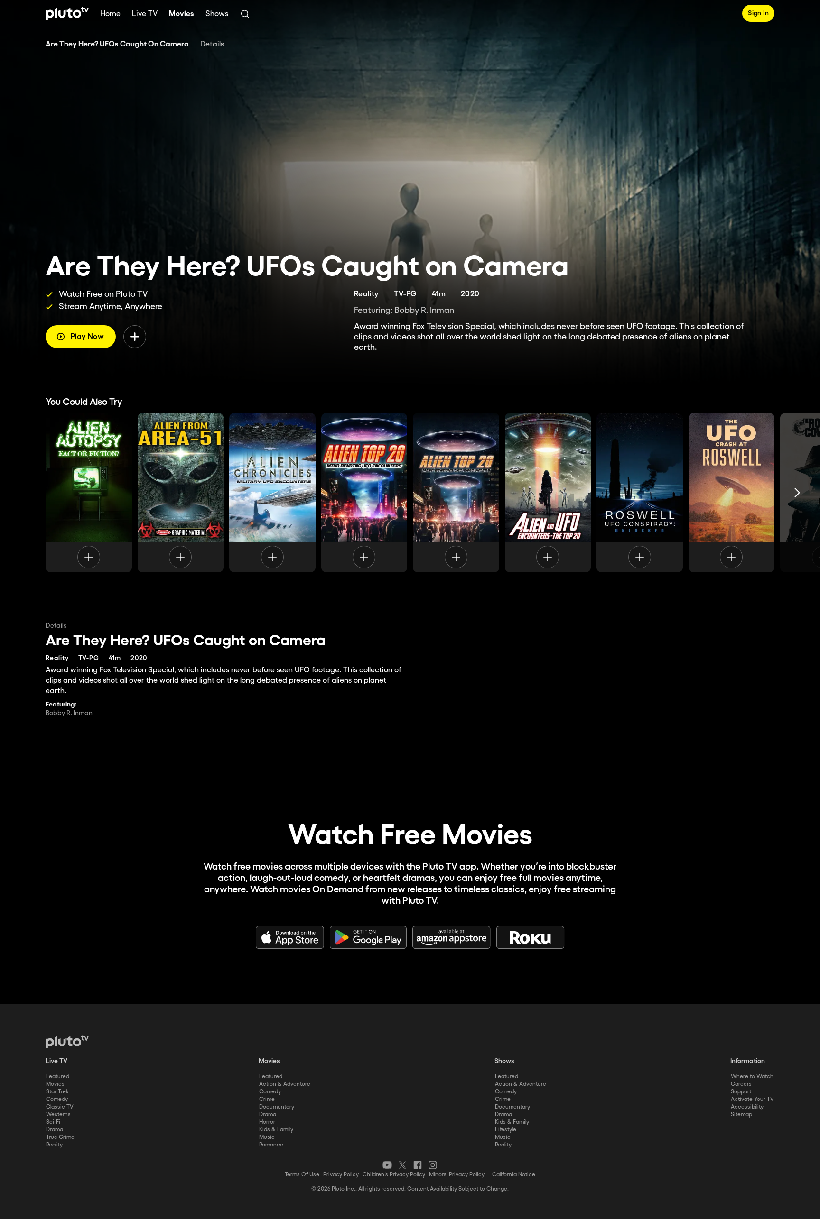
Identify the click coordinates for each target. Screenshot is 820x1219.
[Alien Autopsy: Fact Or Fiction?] (89, 492)
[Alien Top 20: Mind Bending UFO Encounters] (364, 492)
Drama (54, 1130)
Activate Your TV (752, 1099)
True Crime (60, 1137)
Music (267, 1137)
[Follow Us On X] (402, 1165)
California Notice (513, 1175)
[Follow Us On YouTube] (387, 1165)
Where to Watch (752, 1076)
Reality (54, 1145)
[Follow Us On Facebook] (417, 1165)
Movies (181, 14)
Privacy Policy (341, 1175)
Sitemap (741, 1114)
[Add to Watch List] (134, 336)
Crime (267, 1099)
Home (110, 14)
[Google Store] (368, 937)
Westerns (58, 1114)
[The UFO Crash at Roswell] (732, 492)
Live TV (145, 14)
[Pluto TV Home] (67, 13)
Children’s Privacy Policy (394, 1175)
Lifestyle (505, 1130)
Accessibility (747, 1107)
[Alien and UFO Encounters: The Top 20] (548, 492)
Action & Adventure (284, 1084)
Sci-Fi (53, 1122)
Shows (216, 14)
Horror (267, 1122)
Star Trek (57, 1092)
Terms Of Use (302, 1175)
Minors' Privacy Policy (457, 1175)
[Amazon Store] (451, 937)
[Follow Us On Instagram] (433, 1165)
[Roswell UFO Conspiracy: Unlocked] (639, 492)
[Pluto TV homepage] (67, 1041)
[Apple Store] (290, 937)
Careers (741, 1084)
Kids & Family (276, 1130)
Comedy (57, 1099)
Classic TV (60, 1107)
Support (741, 1092)
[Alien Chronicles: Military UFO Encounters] (272, 492)
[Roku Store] (530, 937)
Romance (271, 1145)
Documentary (276, 1107)
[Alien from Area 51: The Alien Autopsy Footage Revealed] (181, 492)
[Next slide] (797, 492)
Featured (57, 1076)
